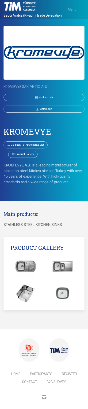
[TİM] (59, 350)
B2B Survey (56, 382)
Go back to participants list (27, 144)
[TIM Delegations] (20, 6)
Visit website (46, 97)
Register (69, 374)
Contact (29, 382)
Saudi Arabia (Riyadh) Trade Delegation (33, 15)
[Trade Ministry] (28, 350)
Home (15, 374)
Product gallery (24, 154)
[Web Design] (44, 396)
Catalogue (45, 109)
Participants (41, 374)
